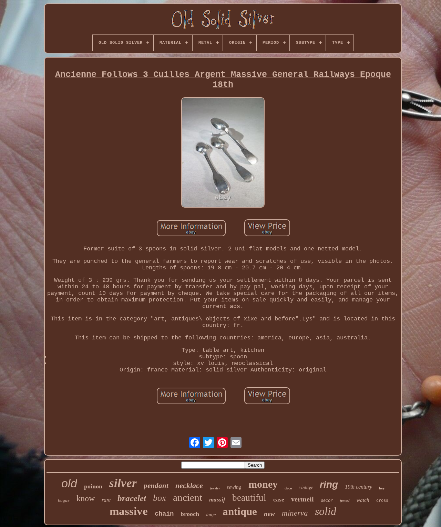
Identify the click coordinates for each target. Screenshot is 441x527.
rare (106, 500)
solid (325, 511)
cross (382, 500)
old (69, 483)
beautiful (249, 498)
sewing (234, 487)
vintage (306, 487)
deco (288, 488)
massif (217, 499)
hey (382, 488)
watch (363, 500)
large (211, 514)
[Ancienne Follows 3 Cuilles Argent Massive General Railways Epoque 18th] (222, 153)
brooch (190, 513)
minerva (295, 513)
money (263, 484)
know (85, 498)
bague (64, 500)
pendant (156, 485)
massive (129, 511)
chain (164, 514)
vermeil (302, 499)
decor (327, 500)
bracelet (131, 498)
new (269, 513)
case (278, 499)
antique (240, 511)
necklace (189, 485)
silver (123, 483)
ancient (187, 497)
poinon (93, 486)
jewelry (215, 488)
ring (329, 484)
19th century (358, 487)
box (159, 498)
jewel (345, 500)
